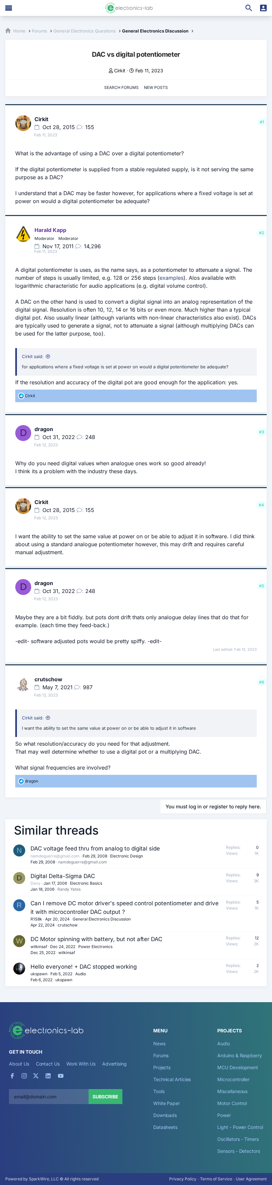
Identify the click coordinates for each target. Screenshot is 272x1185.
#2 (261, 232)
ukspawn (39, 973)
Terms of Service (216, 1178)
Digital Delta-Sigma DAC (63, 876)
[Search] (248, 8)
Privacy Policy (182, 1178)
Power (224, 1115)
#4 (261, 504)
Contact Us (48, 1064)
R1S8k (36, 919)
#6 (261, 682)
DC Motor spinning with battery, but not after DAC (96, 939)
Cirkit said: (32, 356)
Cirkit (119, 70)
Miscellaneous (232, 1091)
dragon (43, 429)
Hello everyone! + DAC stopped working (84, 966)
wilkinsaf (39, 946)
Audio (80, 973)
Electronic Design (126, 855)
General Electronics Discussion (102, 919)
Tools (159, 1091)
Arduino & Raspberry (239, 1055)
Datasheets (165, 1127)
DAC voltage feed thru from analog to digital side (95, 848)
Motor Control (232, 1103)
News (159, 1043)
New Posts (156, 87)
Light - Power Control (240, 1127)
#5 (261, 585)
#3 (261, 431)
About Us (19, 1064)
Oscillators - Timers (237, 1139)
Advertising (114, 1064)
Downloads (165, 1115)
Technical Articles (172, 1079)
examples (171, 277)
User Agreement (251, 1178)
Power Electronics (95, 946)
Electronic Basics (86, 883)
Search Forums (121, 87)
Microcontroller (233, 1079)
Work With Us (81, 1064)
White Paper (166, 1103)
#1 (262, 121)
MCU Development (237, 1067)
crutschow (48, 679)
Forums (161, 1055)
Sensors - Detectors (238, 1151)
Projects (161, 1067)
